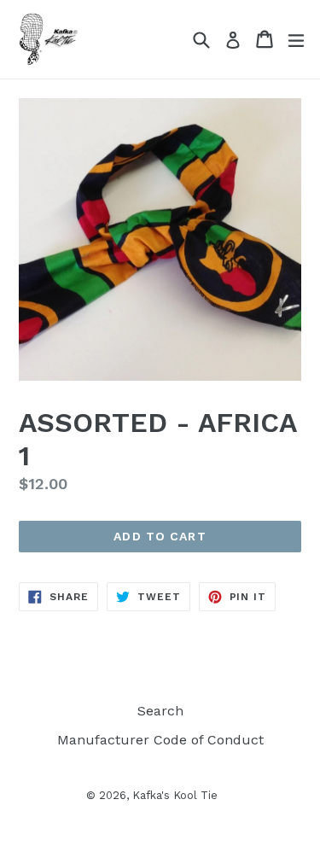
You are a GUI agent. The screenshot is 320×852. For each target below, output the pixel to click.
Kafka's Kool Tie (175, 795)
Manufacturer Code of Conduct (160, 740)
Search (160, 711)
